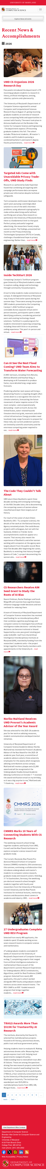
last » (13, 1099)
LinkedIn (21, 1152)
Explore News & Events (23, 19)
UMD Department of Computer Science (18, 9)
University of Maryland (23, 3)
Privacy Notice (22, 1156)
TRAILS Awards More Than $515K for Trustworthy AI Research (21, 1026)
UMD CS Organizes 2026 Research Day (19, 83)
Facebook (4, 1152)
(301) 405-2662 (18, 1147)
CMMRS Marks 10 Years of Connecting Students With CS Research (23, 834)
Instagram (15, 1152)
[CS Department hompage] (23, 1162)
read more (28, 142)
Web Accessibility (8, 1156)
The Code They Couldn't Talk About (22, 492)
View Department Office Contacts (14, 1127)
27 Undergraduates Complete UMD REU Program (23, 931)
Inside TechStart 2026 (18, 275)
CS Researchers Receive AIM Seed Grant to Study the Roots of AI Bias (21, 591)
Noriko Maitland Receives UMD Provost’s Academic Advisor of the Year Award (20, 722)
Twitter (10, 1152)
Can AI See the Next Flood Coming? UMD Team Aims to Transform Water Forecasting (23, 366)
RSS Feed (27, 1152)
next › (5, 1099)
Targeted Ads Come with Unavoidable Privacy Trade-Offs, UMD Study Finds (21, 176)
